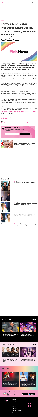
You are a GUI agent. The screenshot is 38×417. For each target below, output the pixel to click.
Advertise (14, 406)
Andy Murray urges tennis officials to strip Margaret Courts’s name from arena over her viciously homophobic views (24, 215)
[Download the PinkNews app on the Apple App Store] (25, 394)
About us (14, 399)
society (22, 122)
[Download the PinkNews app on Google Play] (32, 394)
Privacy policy (15, 412)
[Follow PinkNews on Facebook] (30, 401)
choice (8, 122)
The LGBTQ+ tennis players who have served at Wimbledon (24, 182)
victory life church (4, 123)
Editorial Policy (15, 401)
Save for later (9, 39)
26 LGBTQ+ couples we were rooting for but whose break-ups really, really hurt (24, 144)
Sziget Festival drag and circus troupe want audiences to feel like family (10, 384)
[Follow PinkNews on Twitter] (28, 401)
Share (3, 39)
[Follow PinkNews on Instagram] (28, 406)
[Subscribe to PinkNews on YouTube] (31, 404)
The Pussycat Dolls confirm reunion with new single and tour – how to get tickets (28, 360)
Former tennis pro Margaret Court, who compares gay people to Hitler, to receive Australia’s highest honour (25, 204)
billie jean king (3, 122)
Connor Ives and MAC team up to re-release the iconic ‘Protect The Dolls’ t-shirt (10, 360)
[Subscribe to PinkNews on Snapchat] (31, 406)
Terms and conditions (16, 410)
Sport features (26, 122)
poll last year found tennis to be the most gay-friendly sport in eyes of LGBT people (19, 111)
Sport (2, 20)
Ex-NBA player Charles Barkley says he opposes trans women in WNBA (10, 335)
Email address (9, 132)
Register (25, 133)
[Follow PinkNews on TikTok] (28, 404)
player (19, 122)
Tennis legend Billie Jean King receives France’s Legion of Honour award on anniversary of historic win (24, 193)
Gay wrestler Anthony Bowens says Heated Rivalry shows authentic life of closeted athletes (28, 384)
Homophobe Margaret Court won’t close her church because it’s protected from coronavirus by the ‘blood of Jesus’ (25, 225)
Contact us (14, 404)
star (30, 122)
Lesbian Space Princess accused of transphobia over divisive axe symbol (27, 335)
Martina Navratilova (13, 122)
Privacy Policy (18, 136)
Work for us (14, 408)
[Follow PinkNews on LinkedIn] (28, 408)
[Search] (33, 2)
